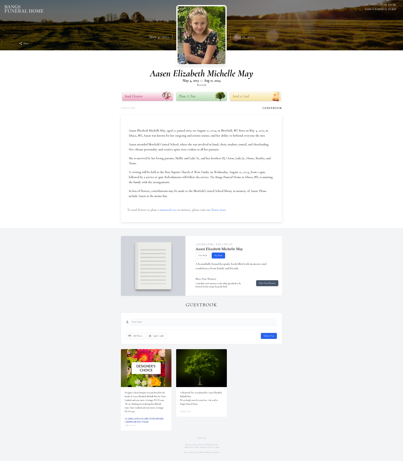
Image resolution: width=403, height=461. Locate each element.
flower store (218, 210)
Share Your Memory (267, 283)
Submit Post (269, 336)
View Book (202, 255)
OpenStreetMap (204, 452)
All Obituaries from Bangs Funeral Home (380, 7)
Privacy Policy (194, 447)
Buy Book (218, 255)
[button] (146, 368)
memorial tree (168, 210)
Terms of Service (209, 447)
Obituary (128, 108)
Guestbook (272, 108)
